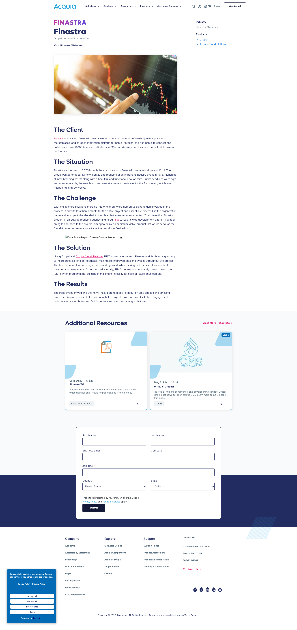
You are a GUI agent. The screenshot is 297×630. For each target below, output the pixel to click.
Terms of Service (111, 501)
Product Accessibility (154, 552)
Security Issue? (73, 580)
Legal (68, 573)
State (154, 480)
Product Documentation (156, 559)
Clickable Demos (113, 545)
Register (199, 6)
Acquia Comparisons (115, 552)
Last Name (157, 435)
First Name (89, 435)
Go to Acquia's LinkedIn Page (213, 589)
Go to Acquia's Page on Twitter (201, 589)
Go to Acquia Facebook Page (195, 589)
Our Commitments (74, 566)
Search (193, 6)
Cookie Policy (24, 584)
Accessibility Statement (77, 552)
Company (156, 450)
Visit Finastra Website (68, 45)
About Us (70, 545)
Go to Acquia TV (219, 589)
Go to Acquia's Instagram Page (207, 589)
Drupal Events (111, 566)
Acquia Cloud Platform (89, 256)
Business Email (91, 450)
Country (87, 480)
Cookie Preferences (75, 594)
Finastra (58, 138)
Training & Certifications (156, 566)
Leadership (71, 559)
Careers (108, 573)
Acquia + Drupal (112, 559)
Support (217, 6)
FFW (116, 219)
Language (207, 6)
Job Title (87, 466)
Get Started (235, 6)
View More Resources (216, 323)
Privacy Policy (38, 584)
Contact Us (190, 569)
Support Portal (151, 545)
